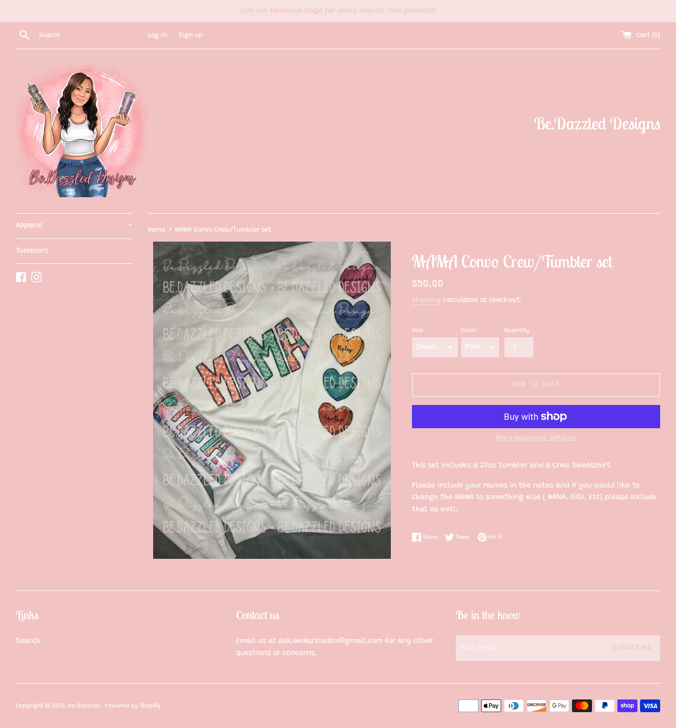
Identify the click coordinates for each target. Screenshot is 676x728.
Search (28, 641)
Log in (157, 35)
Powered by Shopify (133, 706)
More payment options (536, 438)
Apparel (74, 225)
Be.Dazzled (84, 706)
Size (417, 331)
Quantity (516, 331)
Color (468, 331)
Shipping (426, 300)
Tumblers (32, 251)
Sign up (191, 35)
